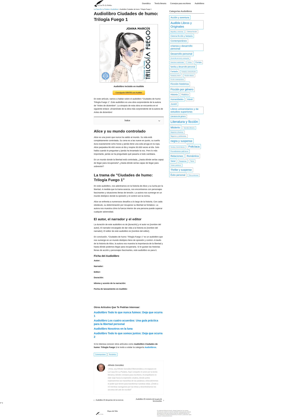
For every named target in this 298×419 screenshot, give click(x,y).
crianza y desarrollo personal (181, 47)
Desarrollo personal (181, 53)
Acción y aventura (180, 17)
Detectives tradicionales (177, 62)
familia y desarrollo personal (183, 67)
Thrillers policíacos (176, 165)
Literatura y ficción (184, 122)
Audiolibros (199, 3)
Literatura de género (178, 116)
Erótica (190, 62)
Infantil (190, 99)
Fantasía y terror (176, 75)
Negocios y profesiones (178, 136)
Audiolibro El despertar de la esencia (109, 400)
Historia (174, 94)
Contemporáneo (100, 354)
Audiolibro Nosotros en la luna (113, 328)
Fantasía (174, 71)
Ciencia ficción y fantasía (182, 36)
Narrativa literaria (189, 128)
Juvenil (174, 104)
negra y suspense (181, 140)
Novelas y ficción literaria (178, 147)
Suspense (182, 161)
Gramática (146, 3)
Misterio (175, 127)
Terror (192, 161)
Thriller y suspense (181, 169)
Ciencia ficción (192, 31)
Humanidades (177, 99)
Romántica (112, 354)
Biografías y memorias (177, 31)
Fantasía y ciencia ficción (188, 71)
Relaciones (177, 156)
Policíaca (194, 146)
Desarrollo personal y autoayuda (180, 58)
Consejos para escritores (180, 3)
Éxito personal (178, 175)
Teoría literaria (160, 3)
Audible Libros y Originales (181, 24)
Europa (198, 62)
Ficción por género (182, 89)
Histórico (185, 95)
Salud (173, 161)
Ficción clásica (189, 75)
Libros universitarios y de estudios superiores (184, 110)
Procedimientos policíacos (179, 151)
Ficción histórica (180, 84)
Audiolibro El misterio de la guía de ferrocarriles (149, 400)
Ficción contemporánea (177, 79)
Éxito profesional (193, 175)
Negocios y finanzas (177, 132)
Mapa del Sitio (112, 411)
